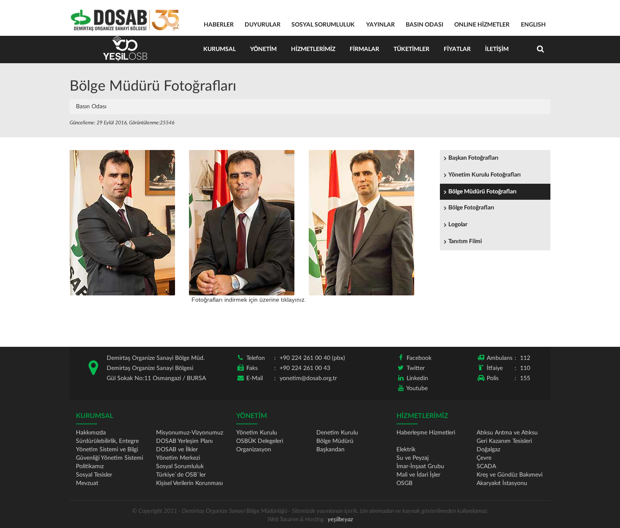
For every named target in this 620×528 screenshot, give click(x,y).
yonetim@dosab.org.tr (308, 378)
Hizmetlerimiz (313, 49)
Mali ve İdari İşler (418, 475)
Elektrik (405, 450)
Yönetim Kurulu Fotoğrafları (484, 175)
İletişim (497, 49)
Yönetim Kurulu (256, 433)
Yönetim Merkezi (178, 458)
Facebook (419, 358)
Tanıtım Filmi (465, 241)
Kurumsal (219, 49)
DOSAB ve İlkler (177, 450)
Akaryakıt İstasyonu (502, 483)
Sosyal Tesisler (94, 475)
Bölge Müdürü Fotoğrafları (482, 192)
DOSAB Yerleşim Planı (184, 441)
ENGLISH (533, 25)
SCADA (486, 466)
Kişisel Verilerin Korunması (189, 483)
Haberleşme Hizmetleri (425, 433)
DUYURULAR (262, 25)
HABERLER (219, 25)
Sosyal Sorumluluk (180, 466)
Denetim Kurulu (337, 433)
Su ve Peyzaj (412, 458)
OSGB (404, 483)
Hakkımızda (91, 433)
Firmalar (364, 49)
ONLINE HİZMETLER (481, 25)
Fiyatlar (457, 49)
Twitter (416, 368)
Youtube (417, 388)
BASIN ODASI (424, 25)
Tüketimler (411, 49)
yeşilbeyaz (340, 520)
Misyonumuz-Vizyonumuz (189, 433)
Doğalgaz (488, 450)
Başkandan (330, 450)
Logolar (457, 225)
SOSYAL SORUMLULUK (323, 25)
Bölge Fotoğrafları (471, 208)
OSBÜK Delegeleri (259, 441)
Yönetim (263, 49)
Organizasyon (253, 450)
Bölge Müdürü (334, 441)
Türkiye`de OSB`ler (181, 475)
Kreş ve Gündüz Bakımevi (509, 475)
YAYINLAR (380, 25)
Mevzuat (87, 483)
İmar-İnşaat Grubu (420, 466)
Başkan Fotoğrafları (473, 158)
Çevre (484, 458)
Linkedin (417, 378)
